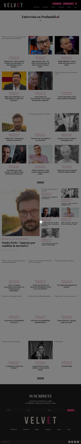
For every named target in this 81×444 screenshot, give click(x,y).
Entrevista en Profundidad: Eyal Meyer (14, 321)
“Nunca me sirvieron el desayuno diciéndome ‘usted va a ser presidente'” (40, 287)
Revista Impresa (68, 3)
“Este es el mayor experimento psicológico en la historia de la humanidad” (14, 287)
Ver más (40, 182)
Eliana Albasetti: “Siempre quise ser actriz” (66, 321)
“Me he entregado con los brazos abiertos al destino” (66, 97)
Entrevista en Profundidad (14, 58)
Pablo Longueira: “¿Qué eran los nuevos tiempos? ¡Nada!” (40, 172)
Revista (69, 7)
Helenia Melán (67, 366)
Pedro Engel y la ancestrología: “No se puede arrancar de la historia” (40, 98)
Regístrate (70, 410)
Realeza (53, 7)
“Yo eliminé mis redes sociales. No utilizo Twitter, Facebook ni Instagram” (14, 172)
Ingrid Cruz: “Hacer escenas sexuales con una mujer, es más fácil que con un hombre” (14, 64)
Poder (75, 7)
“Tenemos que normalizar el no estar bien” (40, 139)
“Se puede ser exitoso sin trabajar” (14, 367)
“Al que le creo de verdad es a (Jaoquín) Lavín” (67, 139)
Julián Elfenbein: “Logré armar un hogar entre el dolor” (66, 63)
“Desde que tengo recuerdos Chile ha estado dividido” (67, 171)
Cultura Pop (36, 7)
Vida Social (45, 7)
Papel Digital (57, 3)
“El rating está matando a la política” (67, 286)
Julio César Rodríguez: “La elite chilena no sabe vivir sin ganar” (14, 98)
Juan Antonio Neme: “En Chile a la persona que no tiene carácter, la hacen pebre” (40, 64)
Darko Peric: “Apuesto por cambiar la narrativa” (14, 139)
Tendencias (61, 7)
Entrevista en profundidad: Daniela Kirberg (40, 321)
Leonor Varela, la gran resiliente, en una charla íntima (40, 368)
